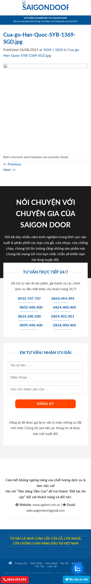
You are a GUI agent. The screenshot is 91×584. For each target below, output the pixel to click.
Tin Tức (40, 566)
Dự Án (65, 563)
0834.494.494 (16, 579)
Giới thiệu (36, 563)
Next (9, 170)
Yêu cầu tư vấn (78, 579)
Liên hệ (52, 566)
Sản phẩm (51, 563)
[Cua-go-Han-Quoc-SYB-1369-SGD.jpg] (45, 105)
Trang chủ (20, 563)
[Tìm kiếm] (86, 8)
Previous (12, 164)
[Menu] (6, 7)
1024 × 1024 (53, 50)
